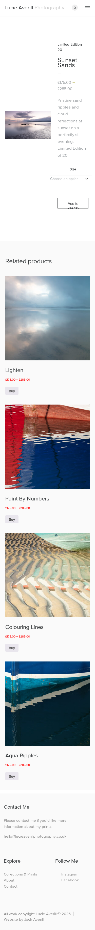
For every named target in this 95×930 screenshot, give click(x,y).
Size (73, 169)
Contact (10, 886)
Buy (12, 391)
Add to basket (73, 204)
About (9, 880)
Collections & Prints (20, 874)
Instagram (70, 874)
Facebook (70, 880)
